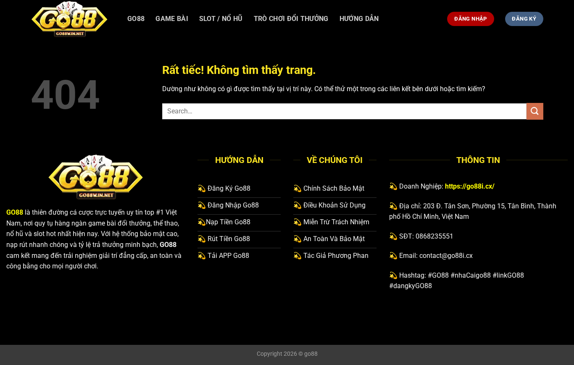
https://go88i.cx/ (470, 186)
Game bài (171, 19)
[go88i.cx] (73, 19)
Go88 (136, 19)
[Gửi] (535, 111)
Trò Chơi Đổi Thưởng (291, 19)
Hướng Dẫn (359, 19)
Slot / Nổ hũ (221, 19)
